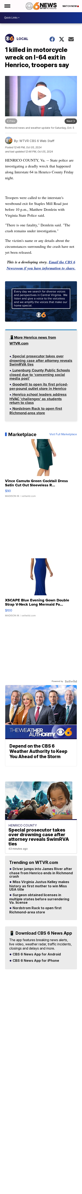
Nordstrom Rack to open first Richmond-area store (35, 411)
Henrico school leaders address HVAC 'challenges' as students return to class (38, 399)
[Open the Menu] (7, 6)
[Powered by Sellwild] (71, 681)
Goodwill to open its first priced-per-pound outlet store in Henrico (38, 386)
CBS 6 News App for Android (36, 954)
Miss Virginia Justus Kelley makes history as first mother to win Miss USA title (39, 886)
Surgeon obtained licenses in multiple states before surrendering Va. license (39, 899)
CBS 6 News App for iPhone (35, 961)
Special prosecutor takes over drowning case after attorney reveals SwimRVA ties (40, 360)
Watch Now (69, 6)
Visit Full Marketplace (63, 434)
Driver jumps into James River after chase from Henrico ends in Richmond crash (41, 872)
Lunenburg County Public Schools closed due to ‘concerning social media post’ (39, 374)
